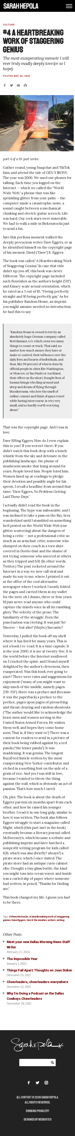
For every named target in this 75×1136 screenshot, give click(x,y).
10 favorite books (18, 916)
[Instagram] (46, 1082)
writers (52, 920)
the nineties (40, 920)
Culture (9, 24)
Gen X (30, 920)
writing (60, 920)
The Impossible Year (22, 959)
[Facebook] (28, 1082)
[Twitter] (37, 1082)
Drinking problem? (37, 1111)
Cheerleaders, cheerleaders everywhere (37, 982)
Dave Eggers (18, 920)
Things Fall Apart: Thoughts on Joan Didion (39, 970)
